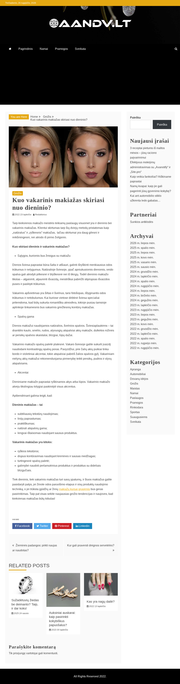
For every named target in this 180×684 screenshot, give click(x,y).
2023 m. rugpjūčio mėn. (144, 309)
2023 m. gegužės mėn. (144, 319)
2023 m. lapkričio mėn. (144, 305)
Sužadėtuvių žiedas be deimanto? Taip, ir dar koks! (25, 604)
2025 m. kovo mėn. (142, 257)
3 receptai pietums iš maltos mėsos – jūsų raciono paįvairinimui (147, 153)
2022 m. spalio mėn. (142, 338)
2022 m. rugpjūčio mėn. (144, 347)
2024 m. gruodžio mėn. (144, 271)
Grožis (18, 193)
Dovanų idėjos (139, 378)
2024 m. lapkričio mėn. (144, 276)
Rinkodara (136, 407)
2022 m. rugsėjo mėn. (143, 343)
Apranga (135, 369)
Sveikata (80, 48)
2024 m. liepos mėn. (142, 290)
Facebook (23, 525)
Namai (44, 48)
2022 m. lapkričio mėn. (144, 333)
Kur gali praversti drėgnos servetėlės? (90, 545)
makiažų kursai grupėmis (74, 489)
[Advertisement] (90, 80)
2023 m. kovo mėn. (142, 324)
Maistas (135, 388)
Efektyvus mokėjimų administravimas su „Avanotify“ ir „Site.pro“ (150, 167)
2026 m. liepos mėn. (142, 243)
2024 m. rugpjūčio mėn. (144, 286)
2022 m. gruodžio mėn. (144, 328)
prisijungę (19, 653)
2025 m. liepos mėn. (142, 252)
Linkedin (83, 525)
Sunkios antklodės (141, 221)
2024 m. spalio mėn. (142, 281)
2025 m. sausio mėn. (143, 266)
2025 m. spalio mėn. (142, 247)
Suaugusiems (138, 417)
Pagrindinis (25, 48)
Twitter (43, 525)
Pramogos (61, 48)
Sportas (135, 412)
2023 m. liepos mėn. (142, 314)
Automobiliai (138, 374)
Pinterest (63, 525)
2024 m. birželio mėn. (143, 295)
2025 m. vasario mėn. (143, 262)
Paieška (135, 117)
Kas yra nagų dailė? (101, 601)
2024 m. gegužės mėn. (144, 300)
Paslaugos (136, 397)
